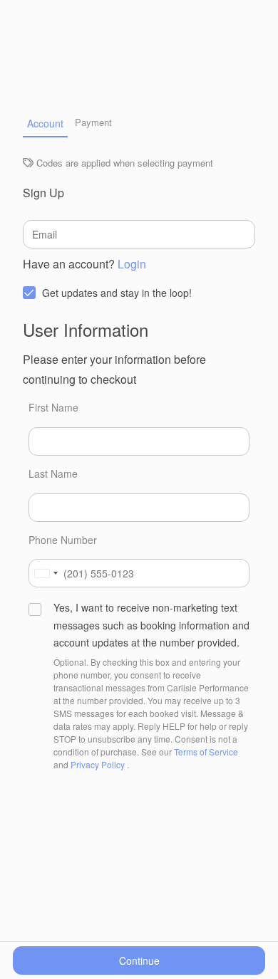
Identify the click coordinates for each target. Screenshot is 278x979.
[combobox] (45, 573)
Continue (139, 960)
